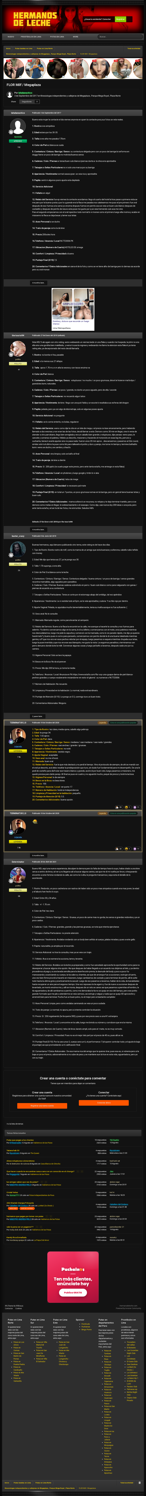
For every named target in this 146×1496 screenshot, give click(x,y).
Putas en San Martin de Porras (19, 1356)
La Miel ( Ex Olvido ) (46, 1206)
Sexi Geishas (132, 1364)
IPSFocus (19, 1306)
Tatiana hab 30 (13, 1150)
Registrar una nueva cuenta (42, 1106)
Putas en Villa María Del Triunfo (41, 1345)
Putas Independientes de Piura (41, 1195)
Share (13, 102)
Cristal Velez (12, 1192)
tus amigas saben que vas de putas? (23, 1182)
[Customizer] (129, 19)
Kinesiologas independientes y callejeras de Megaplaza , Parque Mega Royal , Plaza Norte (81, 96)
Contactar (9, 1309)
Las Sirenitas (132, 1375)
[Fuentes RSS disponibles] (139, 1483)
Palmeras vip (132, 1389)
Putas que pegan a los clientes (20, 1140)
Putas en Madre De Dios (108, 1426)
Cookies (18, 1309)
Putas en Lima (57, 37)
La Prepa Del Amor (41, 1240)
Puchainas (86, 1327)
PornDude (86, 1324)
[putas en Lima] (35, 19)
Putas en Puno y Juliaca (107, 1437)
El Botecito (131, 1348)
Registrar (120, 19)
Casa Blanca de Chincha (50, 1164)
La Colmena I (132, 1373)
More (76, 37)
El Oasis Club (132, 1361)
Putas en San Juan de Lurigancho (64, 1345)
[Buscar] (140, 36)
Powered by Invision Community (128, 1308)
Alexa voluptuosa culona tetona (20, 1161)
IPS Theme (9, 1306)
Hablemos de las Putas (42, 1143)
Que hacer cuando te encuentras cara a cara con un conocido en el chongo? (41, 1171)
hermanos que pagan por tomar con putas (25, 1216)
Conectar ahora (103, 1103)
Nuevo (10, 37)
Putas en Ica (109, 1431)
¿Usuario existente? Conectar (98, 19)
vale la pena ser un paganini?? (20, 1227)
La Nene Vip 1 (132, 1378)
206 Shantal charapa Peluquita (20, 1203)
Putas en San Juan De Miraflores (41, 1353)
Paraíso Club (132, 1387)
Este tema (130, 37)
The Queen (35, 1153)
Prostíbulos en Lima (31, 37)
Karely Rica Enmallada (16, 1237)
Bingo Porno (87, 1329)
